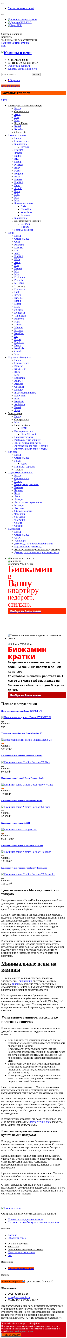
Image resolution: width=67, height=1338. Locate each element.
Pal (16, 336)
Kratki (17, 126)
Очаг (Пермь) (28, 434)
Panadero (19, 244)
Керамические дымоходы (28, 546)
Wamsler (18, 327)
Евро (47, 1281)
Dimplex (18, 389)
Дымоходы (14, 528)
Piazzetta (18, 164)
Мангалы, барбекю (24, 466)
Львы (17, 496)
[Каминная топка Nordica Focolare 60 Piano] (25, 807)
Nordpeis (19, 348)
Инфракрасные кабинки (27, 440)
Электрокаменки (23, 431)
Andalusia (19, 404)
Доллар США (33, 1281)
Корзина (12, 1235)
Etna (16, 117)
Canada (18, 351)
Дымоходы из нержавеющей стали (33, 543)
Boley (17, 167)
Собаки (18, 525)
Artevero (18, 383)
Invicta (17, 295)
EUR (19, 25)
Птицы (18, 481)
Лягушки (19, 508)
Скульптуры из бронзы (20, 472)
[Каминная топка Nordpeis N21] (19, 829)
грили (15, 983)
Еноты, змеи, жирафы (26, 484)
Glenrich (25, 223)
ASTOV (18, 380)
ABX (17, 253)
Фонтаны (19, 519)
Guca (17, 241)
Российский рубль (11, 1281)
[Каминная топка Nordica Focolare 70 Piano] (25, 762)
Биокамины (20, 144)
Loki (16, 250)
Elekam (25, 226)
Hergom (18, 173)
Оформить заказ (17, 1238)
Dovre (17, 345)
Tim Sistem (20, 315)
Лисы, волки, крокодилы (28, 502)
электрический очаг (39, 1121)
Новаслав (19, 312)
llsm (3, 45)
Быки (17, 493)
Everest (18, 179)
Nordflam (19, 333)
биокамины (25, 981)
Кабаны (18, 487)
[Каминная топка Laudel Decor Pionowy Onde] (27, 784)
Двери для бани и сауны (27, 443)
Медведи (19, 505)
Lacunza (18, 247)
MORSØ (19, 283)
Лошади (18, 499)
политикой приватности (21, 1331)
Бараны (18, 490)
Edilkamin (19, 289)
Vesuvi (17, 354)
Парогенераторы (23, 437)
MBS (17, 306)
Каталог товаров (10, 86)
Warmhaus (26, 212)
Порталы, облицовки (19, 357)
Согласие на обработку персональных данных (33, 1222)
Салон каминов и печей (21, 8)
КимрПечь (20, 369)
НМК (17, 259)
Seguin (17, 161)
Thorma (18, 324)
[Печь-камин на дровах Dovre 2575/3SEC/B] (26, 717)
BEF (16, 158)
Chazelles (26, 209)
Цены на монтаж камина (15, 42)
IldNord (18, 152)
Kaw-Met (19, 129)
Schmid (18, 188)
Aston (17, 262)
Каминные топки (24, 203)
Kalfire (17, 155)
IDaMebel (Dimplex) (25, 392)
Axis (23, 206)
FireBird (25, 147)
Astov (17, 114)
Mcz (16, 197)
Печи (11, 232)
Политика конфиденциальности (25, 1219)
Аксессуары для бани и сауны (30, 448)
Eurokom (19, 342)
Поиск (36, 74)
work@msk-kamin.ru (19, 65)
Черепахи (19, 514)
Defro (17, 185)
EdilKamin (20, 395)
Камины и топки (17, 135)
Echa (17, 194)
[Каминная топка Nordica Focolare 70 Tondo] (26, 851)
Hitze (17, 176)
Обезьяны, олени (23, 511)
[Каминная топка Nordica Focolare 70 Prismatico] (28, 874)
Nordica (18, 309)
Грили (17, 460)
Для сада (12, 451)
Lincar (17, 303)
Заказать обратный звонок (22, 68)
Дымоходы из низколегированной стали (36, 552)
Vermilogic (20, 540)
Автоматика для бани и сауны (31, 445)
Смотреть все (21, 141)
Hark (17, 292)
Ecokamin (26, 215)
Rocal (17, 191)
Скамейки (20, 517)
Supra (17, 321)
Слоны (18, 522)
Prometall (19, 280)
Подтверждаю (11, 1334)
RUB (34, 19)
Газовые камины (23, 229)
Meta (17, 120)
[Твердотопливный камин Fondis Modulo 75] (26, 739)
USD (29, 22)
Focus (17, 170)
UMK (17, 537)
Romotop (19, 318)
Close (4, 99)
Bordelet (18, 366)
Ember (17, 339)
